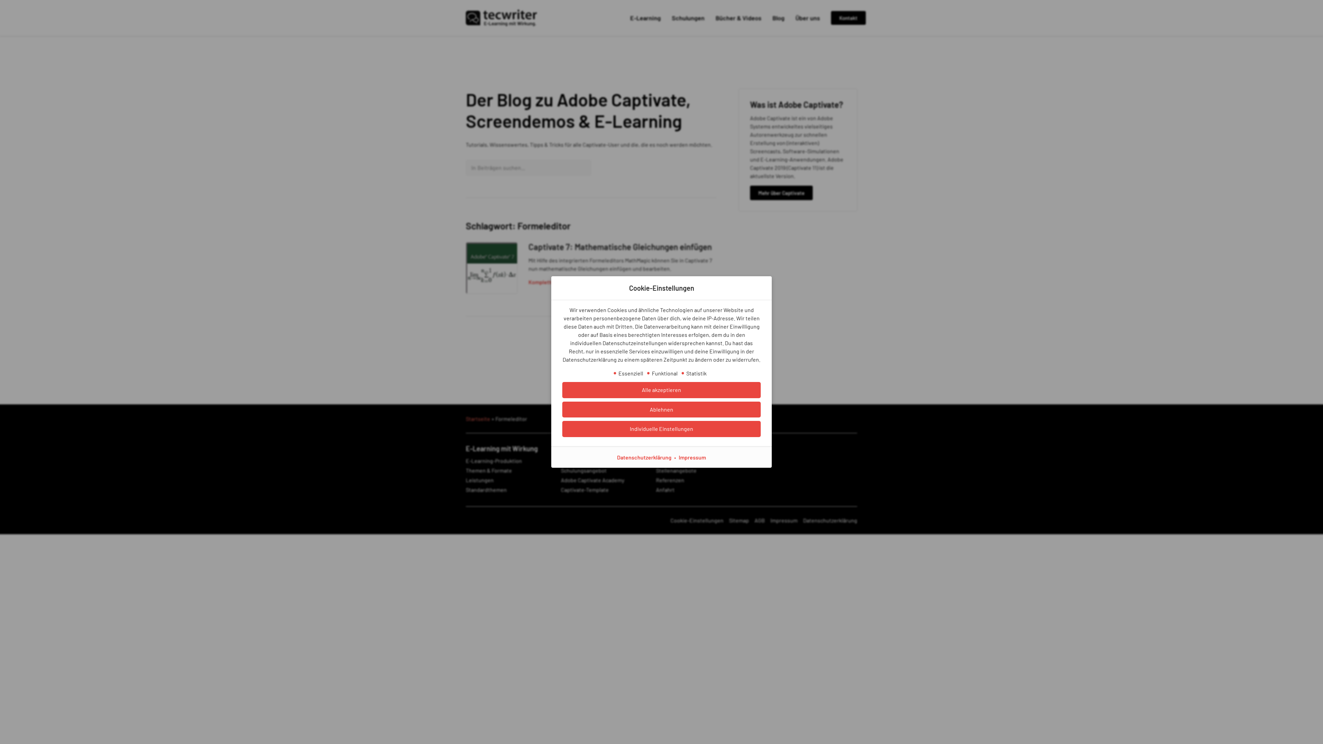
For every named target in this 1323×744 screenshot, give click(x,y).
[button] (661, 390)
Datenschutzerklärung (644, 457)
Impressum (692, 457)
